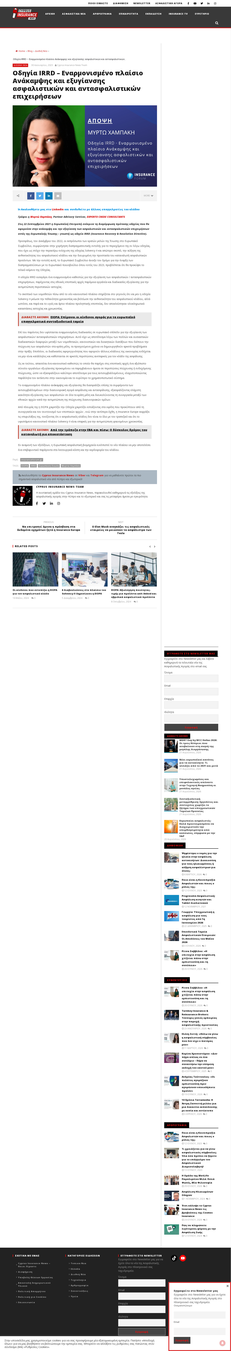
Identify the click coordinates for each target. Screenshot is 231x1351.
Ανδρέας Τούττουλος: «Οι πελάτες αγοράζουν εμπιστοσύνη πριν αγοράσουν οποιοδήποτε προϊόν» (198, 1083)
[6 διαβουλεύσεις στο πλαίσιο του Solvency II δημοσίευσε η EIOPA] (85, 569)
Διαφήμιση (25, 1271)
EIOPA (24, 465)
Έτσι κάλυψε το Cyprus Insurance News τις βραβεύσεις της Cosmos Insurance (197, 1211)
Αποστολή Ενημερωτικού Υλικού (34, 1284)
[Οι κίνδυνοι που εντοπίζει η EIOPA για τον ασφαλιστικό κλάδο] (35, 569)
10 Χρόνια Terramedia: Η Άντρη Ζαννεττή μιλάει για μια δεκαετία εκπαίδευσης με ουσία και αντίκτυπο (199, 1105)
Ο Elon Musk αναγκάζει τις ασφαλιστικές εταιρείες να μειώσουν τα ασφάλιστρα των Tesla (120, 528)
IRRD (33, 465)
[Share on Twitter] (39, 195)
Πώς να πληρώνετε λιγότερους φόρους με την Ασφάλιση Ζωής (199, 1229)
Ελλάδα (75, 1269)
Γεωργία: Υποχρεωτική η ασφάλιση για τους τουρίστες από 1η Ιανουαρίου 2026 (198, 917)
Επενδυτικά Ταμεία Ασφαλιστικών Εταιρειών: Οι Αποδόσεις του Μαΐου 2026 (199, 937)
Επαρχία (169, 699)
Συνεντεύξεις (79, 1291)
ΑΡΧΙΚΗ (50, 13)
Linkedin (58, 209)
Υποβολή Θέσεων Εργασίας (35, 1277)
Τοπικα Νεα (78, 1263)
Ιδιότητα (169, 712)
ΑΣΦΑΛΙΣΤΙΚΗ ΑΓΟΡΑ (168, 3)
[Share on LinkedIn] (49, 195)
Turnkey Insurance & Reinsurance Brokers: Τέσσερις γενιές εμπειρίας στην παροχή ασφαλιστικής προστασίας (200, 1017)
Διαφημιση (120, 3)
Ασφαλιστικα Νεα (74, 13)
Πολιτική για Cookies (32, 1297)
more (147, 195)
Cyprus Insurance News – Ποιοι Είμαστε (34, 1265)
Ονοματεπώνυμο (183, 1305)
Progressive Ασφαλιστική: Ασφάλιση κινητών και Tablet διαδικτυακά (198, 899)
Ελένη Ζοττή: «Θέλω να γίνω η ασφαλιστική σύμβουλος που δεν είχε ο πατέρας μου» (200, 1039)
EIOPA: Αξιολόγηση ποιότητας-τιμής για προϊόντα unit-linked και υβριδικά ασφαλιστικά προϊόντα (133, 593)
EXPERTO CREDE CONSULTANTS (106, 216)
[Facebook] (188, 3)
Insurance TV (178, 13)
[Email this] (58, 195)
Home (22, 51)
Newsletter (141, 3)
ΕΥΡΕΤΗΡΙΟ (202, 13)
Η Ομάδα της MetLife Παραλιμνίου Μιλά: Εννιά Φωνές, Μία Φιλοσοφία (198, 1179)
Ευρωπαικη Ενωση (49, 465)
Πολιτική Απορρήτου (32, 1291)
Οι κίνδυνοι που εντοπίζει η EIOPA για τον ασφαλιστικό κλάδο (35, 591)
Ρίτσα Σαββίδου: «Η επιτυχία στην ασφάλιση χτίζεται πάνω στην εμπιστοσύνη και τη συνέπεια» (198, 958)
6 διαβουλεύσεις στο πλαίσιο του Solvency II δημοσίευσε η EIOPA (84, 591)
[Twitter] (201, 3)
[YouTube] (195, 3)
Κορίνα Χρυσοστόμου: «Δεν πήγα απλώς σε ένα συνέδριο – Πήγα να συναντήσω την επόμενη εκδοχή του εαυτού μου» (199, 1060)
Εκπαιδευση (153, 13)
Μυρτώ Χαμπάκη (41, 216)
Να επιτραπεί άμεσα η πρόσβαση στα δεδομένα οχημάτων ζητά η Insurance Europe (48, 526)
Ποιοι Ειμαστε (98, 3)
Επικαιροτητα (128, 13)
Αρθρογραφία (79, 1285)
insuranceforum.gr (31, 459)
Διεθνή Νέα (41, 51)
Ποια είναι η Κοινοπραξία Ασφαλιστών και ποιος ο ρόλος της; (198, 883)
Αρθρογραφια (102, 13)
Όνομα (168, 672)
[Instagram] (215, 3)
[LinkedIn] (208, 3)
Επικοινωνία (26, 1302)
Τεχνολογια (78, 1280)
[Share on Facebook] (30, 195)
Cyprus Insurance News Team (72, 65)
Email (167, 685)
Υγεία (74, 1296)
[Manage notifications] (222, 1343)
